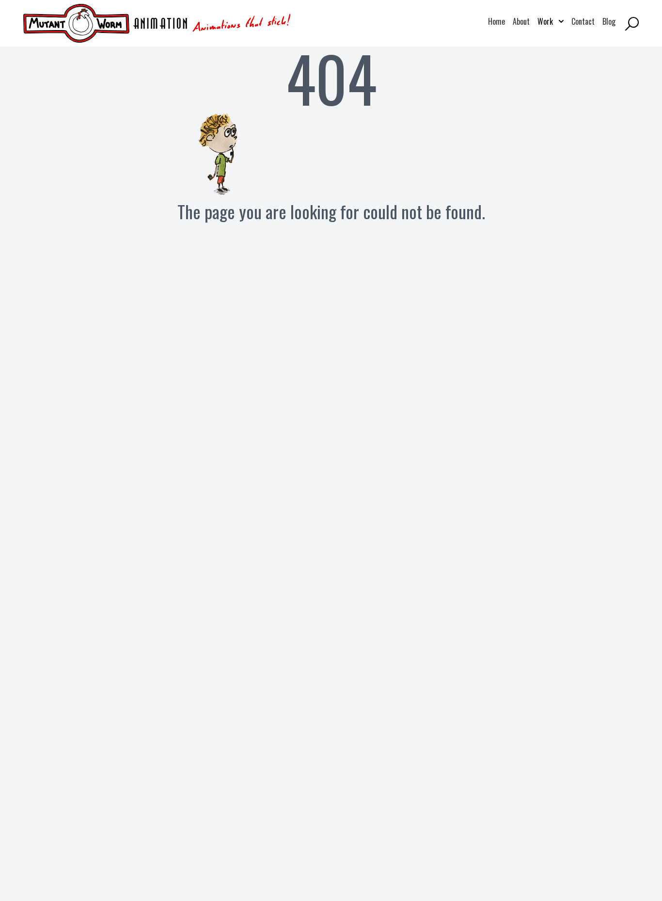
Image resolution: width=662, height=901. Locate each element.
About (521, 21)
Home (496, 21)
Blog (608, 21)
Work (550, 21)
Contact (583, 21)
